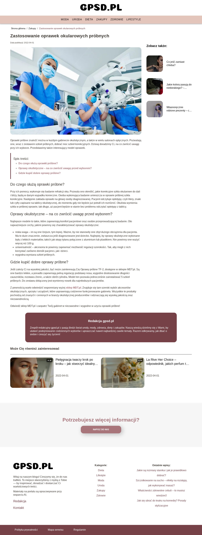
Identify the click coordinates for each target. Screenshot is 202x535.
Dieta (89, 19)
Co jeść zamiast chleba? (175, 64)
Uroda (77, 19)
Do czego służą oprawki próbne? (38, 163)
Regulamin (80, 529)
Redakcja (19, 501)
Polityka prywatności (26, 529)
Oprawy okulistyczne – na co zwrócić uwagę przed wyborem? (55, 168)
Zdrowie (116, 19)
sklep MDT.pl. (74, 287)
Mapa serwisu (55, 529)
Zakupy (101, 19)
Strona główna (18, 28)
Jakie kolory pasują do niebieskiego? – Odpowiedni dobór (179, 86)
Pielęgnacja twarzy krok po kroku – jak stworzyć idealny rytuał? (75, 362)
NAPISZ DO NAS (101, 429)
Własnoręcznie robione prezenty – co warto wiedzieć (178, 109)
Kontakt (18, 507)
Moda (65, 19)
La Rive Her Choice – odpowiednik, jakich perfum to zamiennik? (167, 362)
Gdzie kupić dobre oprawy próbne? (39, 173)
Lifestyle (133, 19)
